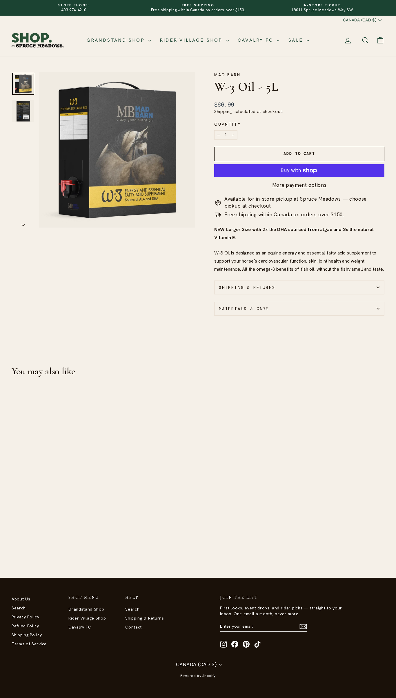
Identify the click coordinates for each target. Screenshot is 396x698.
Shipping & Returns (247, 287)
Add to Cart (56, 517)
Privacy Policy (25, 617)
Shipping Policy (27, 634)
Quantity (227, 124)
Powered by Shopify (198, 675)
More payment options (299, 185)
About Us (21, 599)
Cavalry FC (256, 40)
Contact (133, 627)
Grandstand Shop (117, 40)
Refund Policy (25, 626)
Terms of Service (29, 643)
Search (19, 608)
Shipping (223, 111)
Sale (296, 40)
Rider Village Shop (192, 40)
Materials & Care (244, 308)
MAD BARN (227, 74)
